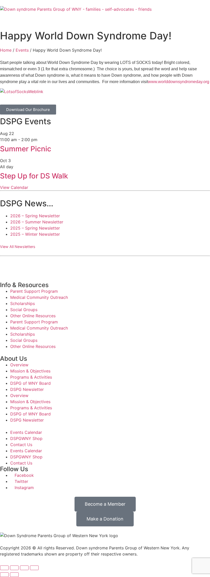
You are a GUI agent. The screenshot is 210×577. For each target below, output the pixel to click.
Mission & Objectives (30, 371)
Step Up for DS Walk (34, 176)
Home (6, 50)
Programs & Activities (31, 377)
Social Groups (23, 309)
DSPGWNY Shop (26, 438)
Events (22, 50)
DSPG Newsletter (27, 389)
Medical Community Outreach (39, 297)
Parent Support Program (34, 291)
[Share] (24, 567)
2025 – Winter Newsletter (35, 234)
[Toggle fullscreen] (14, 567)
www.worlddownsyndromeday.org (178, 82)
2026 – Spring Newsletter (35, 215)
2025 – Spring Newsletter (35, 228)
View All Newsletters (17, 246)
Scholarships (22, 303)
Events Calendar (26, 432)
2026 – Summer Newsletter (36, 221)
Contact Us (21, 444)
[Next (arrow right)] (14, 574)
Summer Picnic (25, 148)
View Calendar (14, 187)
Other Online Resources (33, 315)
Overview (19, 364)
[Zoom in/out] (4, 567)
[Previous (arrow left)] (4, 574)
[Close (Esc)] (34, 567)
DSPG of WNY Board (30, 383)
